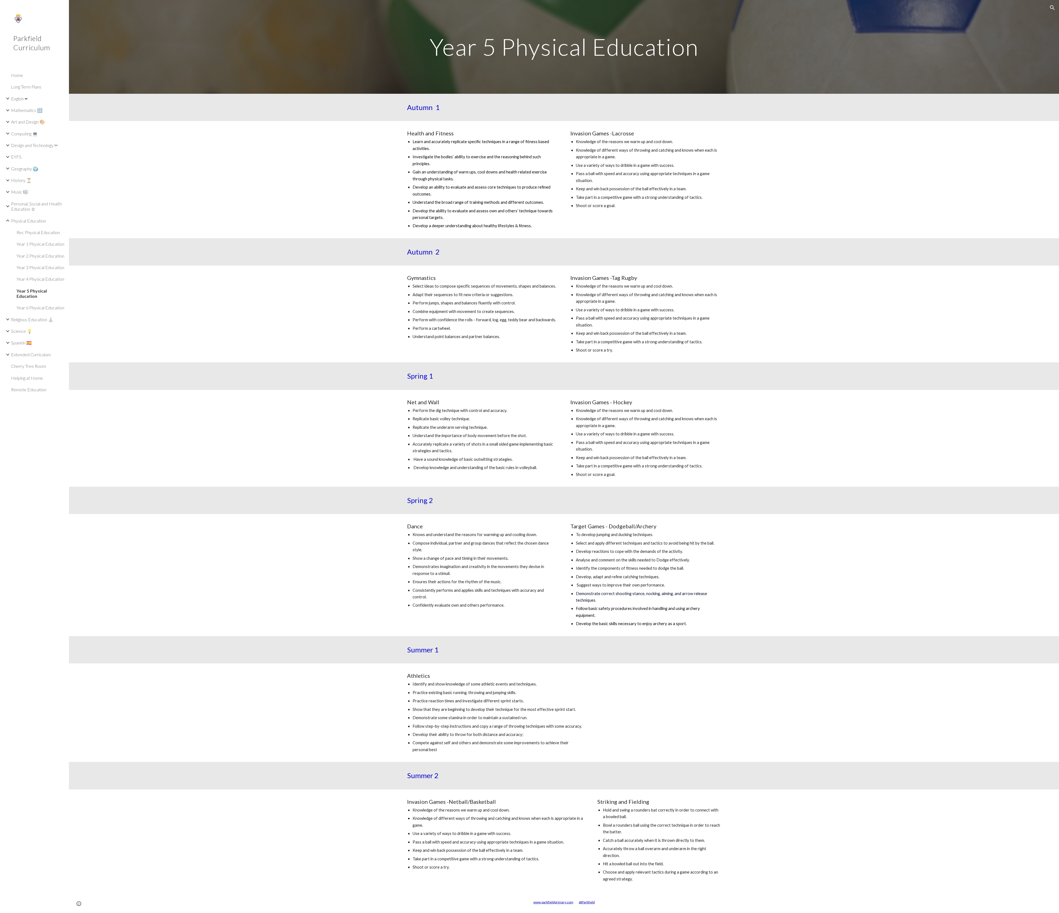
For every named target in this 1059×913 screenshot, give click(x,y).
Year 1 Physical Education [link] (40, 244)
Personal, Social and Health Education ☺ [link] (36, 206)
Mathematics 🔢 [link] (26, 110)
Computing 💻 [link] (24, 133)
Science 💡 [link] (21, 331)
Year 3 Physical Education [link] (40, 267)
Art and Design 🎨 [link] (28, 121)
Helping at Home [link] (27, 378)
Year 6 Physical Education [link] (40, 307)
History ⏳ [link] (21, 180)
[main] (564, 47)
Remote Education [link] (28, 389)
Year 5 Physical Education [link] (32, 293)
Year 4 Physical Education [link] (40, 279)
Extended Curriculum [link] (31, 354)
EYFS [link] (16, 156)
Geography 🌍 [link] (24, 168)
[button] (1052, 7)
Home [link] (17, 75)
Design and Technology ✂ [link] (34, 145)
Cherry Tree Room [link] (28, 366)
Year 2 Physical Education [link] (40, 255)
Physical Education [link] (28, 220)
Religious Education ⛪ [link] (32, 319)
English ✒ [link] (19, 98)
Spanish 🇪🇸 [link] (21, 342)
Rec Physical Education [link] (38, 232)
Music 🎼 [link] (20, 191)
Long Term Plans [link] (26, 86)
